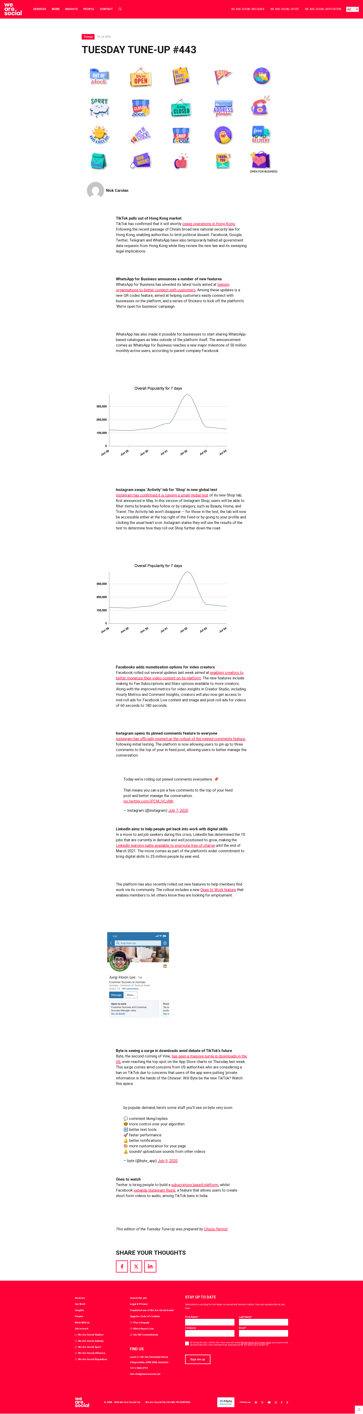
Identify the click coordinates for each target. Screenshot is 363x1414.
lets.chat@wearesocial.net (145, 1374)
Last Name (245, 1316)
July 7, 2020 (178, 810)
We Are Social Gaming (90, 1340)
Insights (71, 9)
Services (39, 9)
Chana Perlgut (215, 1229)
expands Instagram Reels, (155, 1190)
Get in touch (81, 1328)
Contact (106, 9)
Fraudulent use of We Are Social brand (152, 1310)
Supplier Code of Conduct (145, 1316)
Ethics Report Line (143, 1328)
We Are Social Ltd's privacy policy (256, 1342)
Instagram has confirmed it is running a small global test (162, 495)
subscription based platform (194, 1184)
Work (56, 9)
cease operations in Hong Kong (208, 223)
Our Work (80, 1304)
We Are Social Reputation (323, 9)
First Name (191, 1316)
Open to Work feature (218, 889)
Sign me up (197, 1359)
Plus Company (141, 1322)
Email (242, 1327)
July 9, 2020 (168, 1160)
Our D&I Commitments (145, 1334)
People (88, 9)
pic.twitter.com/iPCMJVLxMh (148, 801)
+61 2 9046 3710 (139, 1368)
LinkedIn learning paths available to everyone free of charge (165, 845)
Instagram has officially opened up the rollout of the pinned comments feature (180, 739)
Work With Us (82, 1322)
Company (190, 1327)
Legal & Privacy (138, 1304)
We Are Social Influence (248, 9)
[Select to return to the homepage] (10, 9)
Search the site (138, 1298)
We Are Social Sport (284, 9)
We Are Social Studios (90, 1334)
